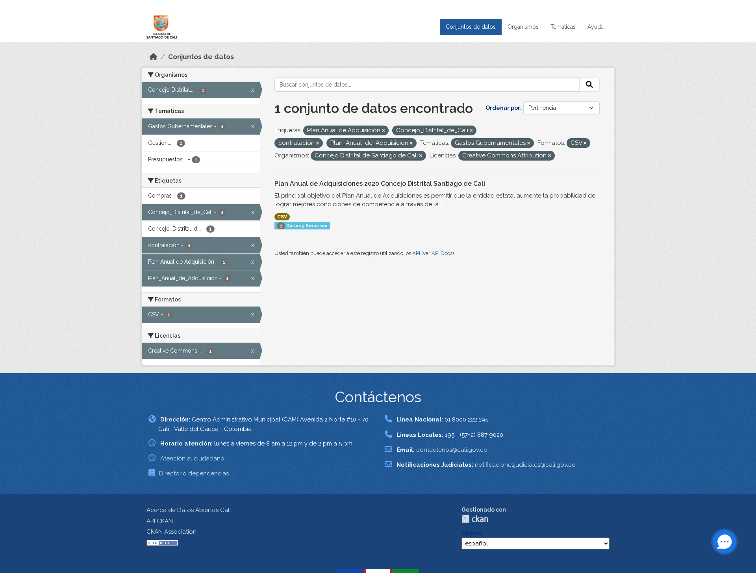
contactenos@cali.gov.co (451, 449)
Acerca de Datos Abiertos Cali (188, 510)
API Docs (442, 253)
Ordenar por (502, 108)
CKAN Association (171, 531)
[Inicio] (154, 57)
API (416, 253)
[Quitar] (383, 130)
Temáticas (563, 27)
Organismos (523, 27)
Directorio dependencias (194, 473)
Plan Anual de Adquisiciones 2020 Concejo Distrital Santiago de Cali (379, 183)
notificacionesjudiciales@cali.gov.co (525, 464)
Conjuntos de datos (471, 27)
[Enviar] (589, 85)
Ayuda (595, 27)
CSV (282, 217)
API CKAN (159, 521)
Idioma (471, 533)
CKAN (474, 519)
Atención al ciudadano (192, 458)
